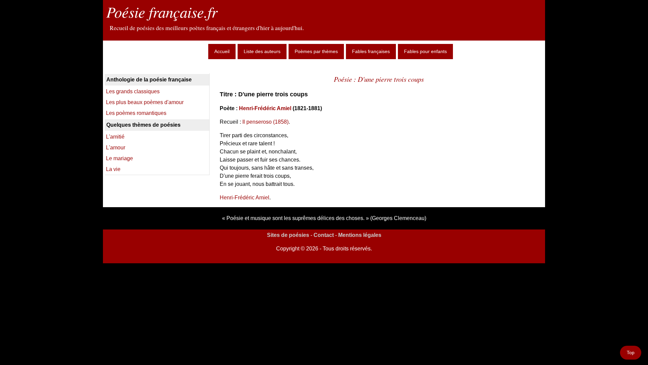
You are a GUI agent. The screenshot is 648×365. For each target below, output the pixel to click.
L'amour (115, 147)
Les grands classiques (133, 91)
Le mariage (119, 158)
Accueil (222, 51)
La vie (113, 169)
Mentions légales (359, 235)
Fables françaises (371, 51)
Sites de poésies (288, 235)
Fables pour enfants (425, 51)
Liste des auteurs (262, 51)
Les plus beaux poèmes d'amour (145, 102)
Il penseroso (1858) (265, 122)
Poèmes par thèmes (316, 51)
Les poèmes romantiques (136, 113)
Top (630, 352)
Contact (324, 235)
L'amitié (115, 137)
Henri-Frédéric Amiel (265, 108)
